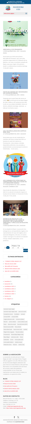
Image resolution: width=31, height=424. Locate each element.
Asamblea (23, 184)
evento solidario (12, 321)
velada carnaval (18, 342)
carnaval (23, 314)
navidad (25, 329)
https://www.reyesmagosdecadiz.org (16, 408)
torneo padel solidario (8, 342)
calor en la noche (22, 311)
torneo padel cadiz (19, 339)
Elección (5, 321)
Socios (21, 337)
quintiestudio (19, 422)
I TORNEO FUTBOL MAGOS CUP (13, 261)
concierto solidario (20, 319)
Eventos (5, 53)
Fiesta (5, 324)
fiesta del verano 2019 (22, 324)
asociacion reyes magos (9, 309)
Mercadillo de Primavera (12, 49)
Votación (15, 344)
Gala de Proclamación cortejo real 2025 (14, 131)
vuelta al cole (21, 344)
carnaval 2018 (7, 316)
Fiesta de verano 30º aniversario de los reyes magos (15, 92)
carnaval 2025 (15, 316)
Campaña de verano (8, 314)
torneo (11, 339)
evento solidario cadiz (22, 321)
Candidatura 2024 (9, 288)
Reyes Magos (7, 337)
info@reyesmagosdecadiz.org (15, 406)
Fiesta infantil (18, 327)
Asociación (23, 51)
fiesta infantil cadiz (8, 329)
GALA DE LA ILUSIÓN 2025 (12, 271)
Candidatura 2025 (13, 186)
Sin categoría (8, 298)
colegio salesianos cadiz (9, 319)
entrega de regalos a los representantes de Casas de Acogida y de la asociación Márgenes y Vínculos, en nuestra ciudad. (15, 221)
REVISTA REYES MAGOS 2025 (12, 268)
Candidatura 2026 (9, 293)
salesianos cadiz (14, 337)
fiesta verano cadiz (18, 329)
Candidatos (16, 314)
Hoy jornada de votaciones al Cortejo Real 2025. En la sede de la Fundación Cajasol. (15, 182)
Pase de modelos (19, 332)
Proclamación (7, 334)
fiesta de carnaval (12, 324)
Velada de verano (7, 344)
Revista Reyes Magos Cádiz (17, 334)
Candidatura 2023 (9, 286)
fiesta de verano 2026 (10, 264)
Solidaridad (6, 339)
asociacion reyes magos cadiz (10, 311)
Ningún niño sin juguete (9, 332)
